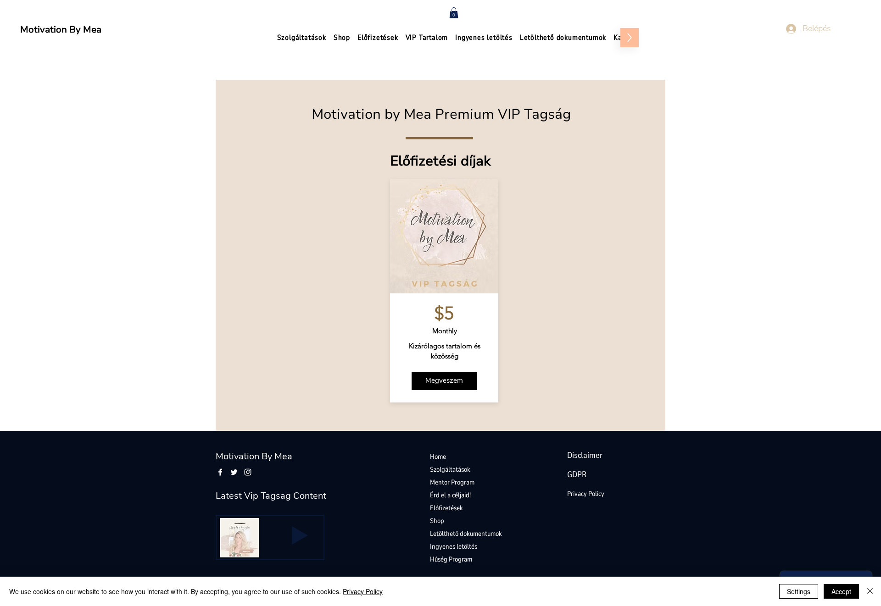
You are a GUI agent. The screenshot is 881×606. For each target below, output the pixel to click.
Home (438, 456)
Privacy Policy (585, 493)
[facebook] (220, 472)
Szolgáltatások (450, 469)
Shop (437, 520)
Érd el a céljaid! (450, 495)
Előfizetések (446, 507)
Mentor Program (452, 482)
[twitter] (234, 472)
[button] (453, 12)
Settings (798, 591)
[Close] (869, 591)
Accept (841, 591)
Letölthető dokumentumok (466, 533)
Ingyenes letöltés (453, 546)
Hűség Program (451, 559)
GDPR (576, 474)
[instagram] (247, 472)
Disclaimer (584, 455)
